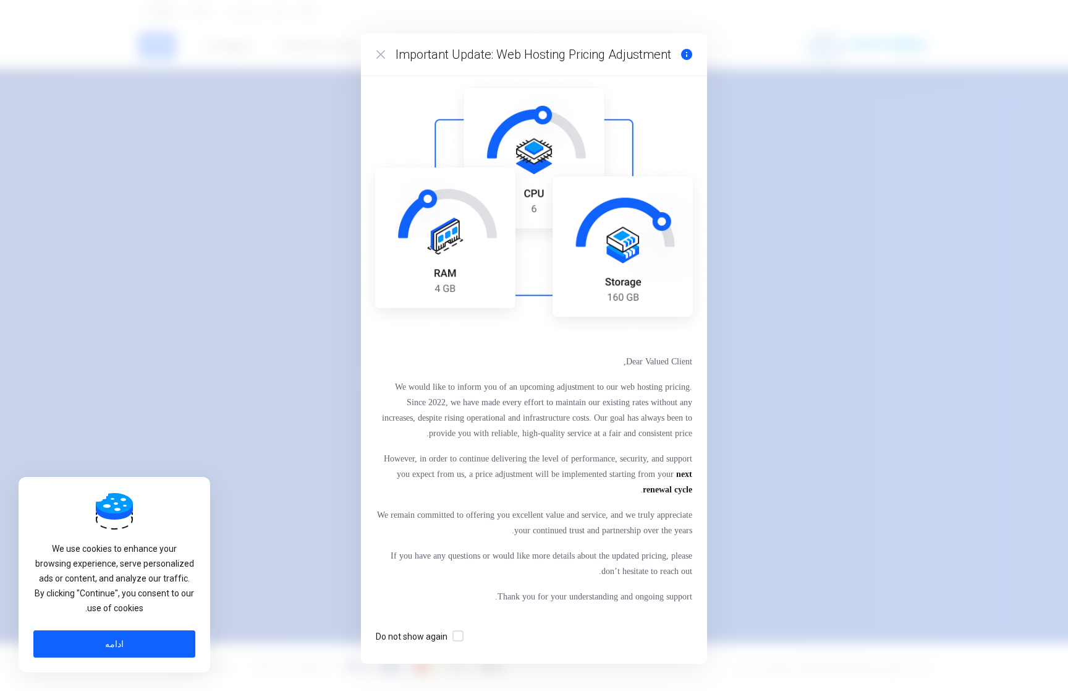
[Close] (380, 54)
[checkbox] (458, 636)
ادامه (114, 644)
